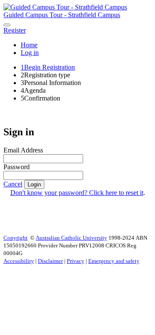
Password (16, 167)
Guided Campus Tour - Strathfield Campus (61, 14)
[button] (14, 30)
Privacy (75, 261)
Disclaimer (50, 261)
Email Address (23, 150)
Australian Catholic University (71, 237)
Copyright (15, 237)
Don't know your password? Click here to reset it (76, 192)
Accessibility (18, 261)
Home (29, 45)
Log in (30, 52)
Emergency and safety (114, 261)
